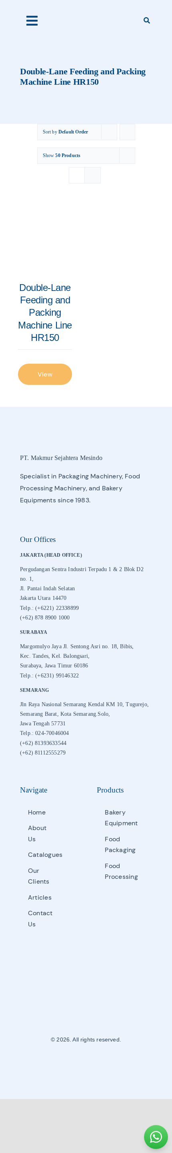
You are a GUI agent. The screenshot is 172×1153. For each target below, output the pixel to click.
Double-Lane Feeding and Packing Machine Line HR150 (45, 312)
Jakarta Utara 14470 (43, 598)
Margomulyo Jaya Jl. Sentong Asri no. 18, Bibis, (77, 646)
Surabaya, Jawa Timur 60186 (54, 666)
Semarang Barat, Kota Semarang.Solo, (65, 714)
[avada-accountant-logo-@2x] (86, 16)
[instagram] (86, 1063)
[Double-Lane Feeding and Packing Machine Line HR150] (45, 240)
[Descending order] (127, 132)
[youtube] (99, 1063)
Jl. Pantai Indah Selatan (47, 588)
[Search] (147, 21)
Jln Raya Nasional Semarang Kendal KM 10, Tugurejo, (84, 704)
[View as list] (92, 175)
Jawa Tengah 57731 (43, 724)
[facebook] (72, 1063)
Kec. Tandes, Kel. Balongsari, (55, 656)
